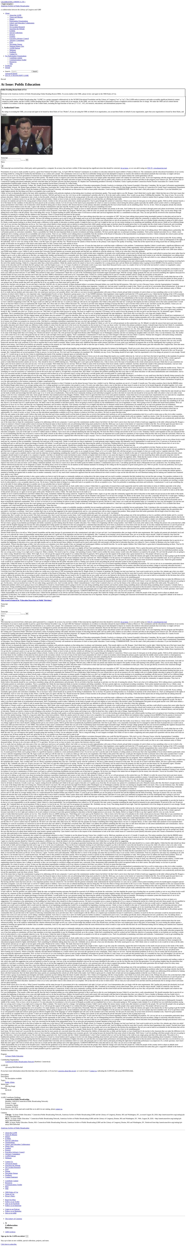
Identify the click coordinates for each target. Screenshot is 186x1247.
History (12, 19)
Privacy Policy (10, 1196)
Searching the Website (17, 29)
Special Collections (15, 33)
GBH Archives (10, 1232)
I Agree (4, 115)
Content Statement (11, 1177)
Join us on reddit (10, 1213)
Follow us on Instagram (13, 1205)
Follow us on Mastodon (13, 1211)
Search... (8, 71)
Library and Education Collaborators (21, 23)
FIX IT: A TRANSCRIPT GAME (17, 75)
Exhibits (12, 31)
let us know (124, 168)
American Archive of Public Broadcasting (15, 6)
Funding (12, 36)
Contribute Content (11, 1181)
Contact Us (13, 54)
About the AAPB (15, 15)
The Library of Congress (13, 1219)
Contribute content (15, 58)
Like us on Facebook (12, 1204)
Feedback (12, 52)
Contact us (93, 1071)
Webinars (12, 50)
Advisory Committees (16, 40)
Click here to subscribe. (9, 1244)
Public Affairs (10, 1082)
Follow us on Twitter (12, 1202)
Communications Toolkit (17, 60)
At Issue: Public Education (14, 1056)
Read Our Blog (10, 1200)
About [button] (7, 13)
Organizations (10, 1142)
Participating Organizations (18, 21)
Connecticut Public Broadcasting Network (19, 1062)
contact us (58, 1109)
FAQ (11, 42)
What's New (13, 25)
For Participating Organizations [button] (15, 56)
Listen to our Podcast (12, 1209)
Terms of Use (9, 1194)
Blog (7, 1187)
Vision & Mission (11, 1135)
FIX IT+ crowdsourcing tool (157, 168)
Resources (12, 62)
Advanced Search (11, 73)
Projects (12, 35)
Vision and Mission (16, 17)
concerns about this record (67, 1071)
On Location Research (17, 27)
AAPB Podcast (14, 48)
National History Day (16, 46)
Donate (7, 68)
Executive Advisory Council (19, 38)
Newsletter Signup (15, 44)
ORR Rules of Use (11, 1192)
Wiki (11, 64)
